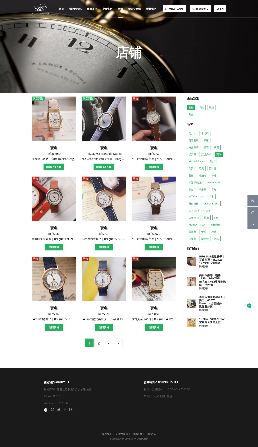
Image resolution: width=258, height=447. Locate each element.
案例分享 (106, 434)
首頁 (61, 8)
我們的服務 (75, 8)
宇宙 (211, 196)
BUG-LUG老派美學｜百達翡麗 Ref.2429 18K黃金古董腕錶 (212, 259)
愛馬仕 (205, 238)
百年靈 (212, 168)
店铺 (120, 8)
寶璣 (218, 154)
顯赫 (191, 189)
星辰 (206, 217)
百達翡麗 (194, 140)
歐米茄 (202, 189)
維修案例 (92, 8)
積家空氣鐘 (134, 8)
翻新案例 (107, 8)
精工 (206, 147)
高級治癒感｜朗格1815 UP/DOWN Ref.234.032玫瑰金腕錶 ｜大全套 (212, 279)
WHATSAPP (176, 8)
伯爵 (191, 168)
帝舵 (203, 231)
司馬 (201, 168)
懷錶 (201, 107)
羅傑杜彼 (194, 203)
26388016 (201, 8)
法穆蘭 (192, 238)
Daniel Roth (214, 182)
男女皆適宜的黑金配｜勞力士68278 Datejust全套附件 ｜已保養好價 (212, 301)
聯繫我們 (151, 8)
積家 (206, 140)
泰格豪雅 (215, 224)
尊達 (213, 175)
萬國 (216, 147)
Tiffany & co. (196, 196)
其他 (191, 114)
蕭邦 (212, 161)
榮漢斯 (192, 231)
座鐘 (211, 107)
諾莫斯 (192, 154)
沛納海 (202, 175)
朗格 (216, 238)
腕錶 (191, 107)
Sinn (216, 217)
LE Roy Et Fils (211, 203)
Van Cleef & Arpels (199, 210)
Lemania (194, 217)
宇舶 (213, 189)
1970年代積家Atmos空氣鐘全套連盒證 (212, 320)
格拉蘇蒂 (194, 147)
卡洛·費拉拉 (195, 182)
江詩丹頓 (206, 154)
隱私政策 (151, 434)
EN (221, 8)
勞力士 (192, 133)
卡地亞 (205, 133)
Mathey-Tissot (197, 224)
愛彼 (191, 175)
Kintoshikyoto (196, 161)
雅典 (213, 231)
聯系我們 (137, 434)
